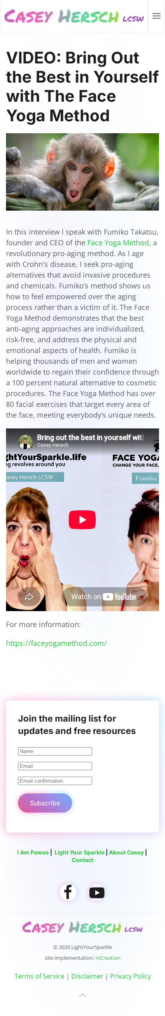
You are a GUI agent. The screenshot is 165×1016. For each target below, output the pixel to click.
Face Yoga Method (118, 242)
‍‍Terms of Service (39, 976)
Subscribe (45, 803)
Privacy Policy (130, 976)
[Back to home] (74, 16)
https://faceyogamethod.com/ (56, 643)
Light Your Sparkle (79, 852)
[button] (157, 16)
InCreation (108, 957)
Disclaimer (87, 976)
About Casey (126, 852)
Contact (82, 859)
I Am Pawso (33, 852)
